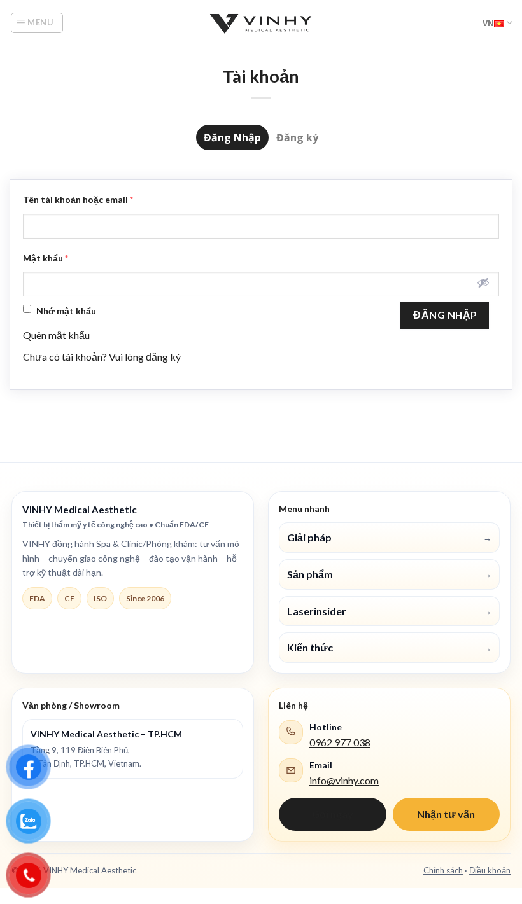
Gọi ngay (332, 814)
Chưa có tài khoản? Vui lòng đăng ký (102, 357)
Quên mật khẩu (56, 335)
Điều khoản (490, 870)
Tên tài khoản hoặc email (78, 199)
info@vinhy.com (344, 780)
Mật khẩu (45, 258)
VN (488, 23)
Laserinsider (389, 611)
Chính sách (443, 870)
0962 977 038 (339, 742)
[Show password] (483, 282)
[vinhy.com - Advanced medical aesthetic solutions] (261, 23)
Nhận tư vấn (446, 814)
